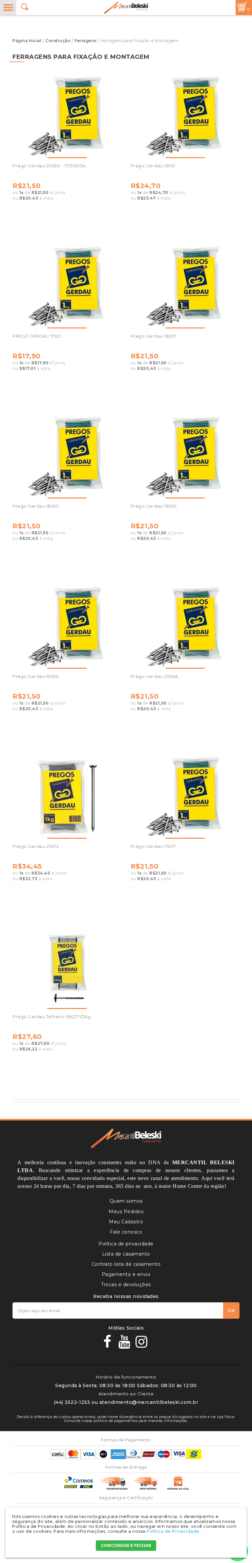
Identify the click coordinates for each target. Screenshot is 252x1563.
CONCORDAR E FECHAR (126, 1545)
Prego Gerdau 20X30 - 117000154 (49, 165)
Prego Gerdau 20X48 (154, 676)
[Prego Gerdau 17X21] (66, 286)
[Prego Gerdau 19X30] (185, 456)
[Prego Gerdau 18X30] (66, 456)
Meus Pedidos (126, 1211)
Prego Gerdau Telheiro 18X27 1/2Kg (51, 1016)
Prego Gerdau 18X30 (35, 506)
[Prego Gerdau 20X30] (66, 116)
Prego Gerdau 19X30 (154, 506)
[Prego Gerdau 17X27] (185, 797)
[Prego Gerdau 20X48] (185, 627)
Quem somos (126, 1201)
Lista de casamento (126, 1254)
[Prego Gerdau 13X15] (185, 116)
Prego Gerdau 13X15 (153, 165)
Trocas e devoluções (126, 1284)
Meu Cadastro (126, 1222)
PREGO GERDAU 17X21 (36, 336)
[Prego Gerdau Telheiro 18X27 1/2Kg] (66, 967)
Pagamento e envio (126, 1274)
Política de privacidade (126, 1244)
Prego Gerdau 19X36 (35, 676)
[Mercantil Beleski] (126, 8)
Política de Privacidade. (173, 1531)
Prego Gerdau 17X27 (153, 846)
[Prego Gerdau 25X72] (66, 797)
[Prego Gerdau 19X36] (66, 627)
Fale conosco (126, 1232)
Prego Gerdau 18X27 (154, 336)
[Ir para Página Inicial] (27, 40)
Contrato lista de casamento (126, 1264)
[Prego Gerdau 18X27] (185, 286)
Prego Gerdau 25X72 (35, 846)
